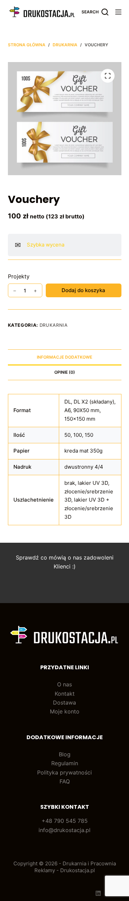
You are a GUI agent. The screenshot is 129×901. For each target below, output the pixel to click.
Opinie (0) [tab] (64, 372)
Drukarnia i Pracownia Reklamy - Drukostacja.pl (75, 867)
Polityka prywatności (64, 772)
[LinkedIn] (98, 893)
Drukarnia (54, 325)
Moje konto (64, 711)
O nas (64, 684)
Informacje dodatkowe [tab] (64, 357)
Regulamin (64, 763)
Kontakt (65, 693)
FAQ (65, 781)
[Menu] (118, 12)
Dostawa (64, 702)
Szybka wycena (45, 244)
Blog (65, 754)
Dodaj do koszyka (83, 290)
